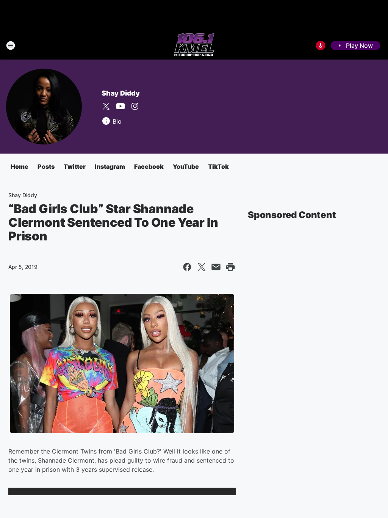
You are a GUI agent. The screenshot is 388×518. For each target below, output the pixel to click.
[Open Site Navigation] (10, 45)
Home (19, 166)
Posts (46, 166)
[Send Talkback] (320, 45)
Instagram (110, 166)
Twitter (75, 166)
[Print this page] (230, 267)
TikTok (218, 166)
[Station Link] (194, 45)
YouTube (186, 166)
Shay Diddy (121, 93)
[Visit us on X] (106, 106)
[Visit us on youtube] (120, 106)
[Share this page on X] (201, 267)
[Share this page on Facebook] (187, 267)
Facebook (149, 166)
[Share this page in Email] (216, 267)
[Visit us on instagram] (134, 106)
